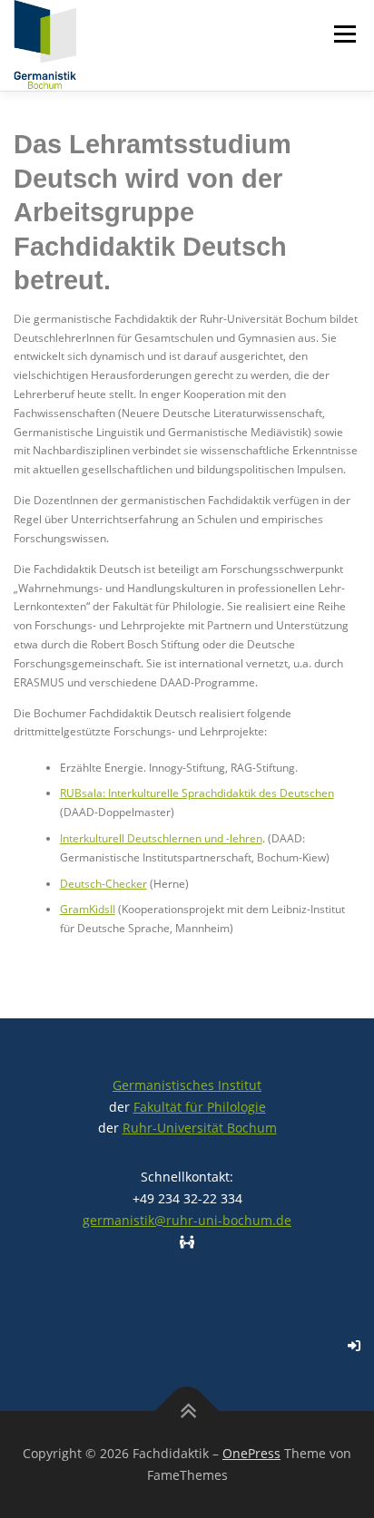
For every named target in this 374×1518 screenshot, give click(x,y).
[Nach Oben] (187, 1411)
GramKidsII (87, 909)
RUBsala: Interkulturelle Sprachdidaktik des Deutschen (197, 793)
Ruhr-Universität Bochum (200, 1127)
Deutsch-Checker (103, 883)
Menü (343, 34)
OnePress (251, 1453)
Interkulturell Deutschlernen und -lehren (161, 838)
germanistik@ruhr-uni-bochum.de (187, 1220)
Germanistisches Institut (187, 1085)
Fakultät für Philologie (199, 1106)
